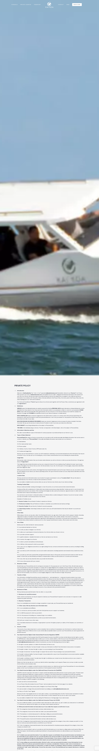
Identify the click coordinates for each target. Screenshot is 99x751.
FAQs (68, 4)
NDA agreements (51, 518)
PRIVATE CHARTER (25, 4)
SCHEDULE (15, 4)
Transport (37, 4)
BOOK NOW (77, 4)
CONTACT (61, 4)
